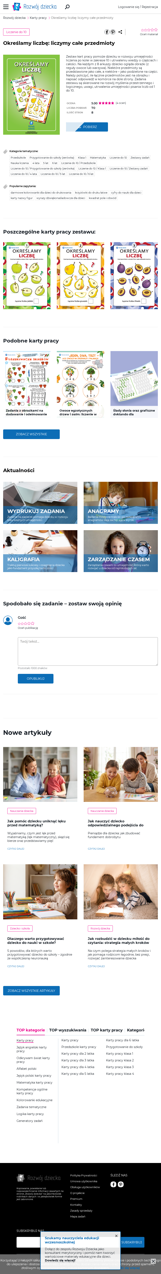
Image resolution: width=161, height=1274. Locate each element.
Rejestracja (150, 7)
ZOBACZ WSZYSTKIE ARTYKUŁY (31, 991)
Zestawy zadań (140, 157)
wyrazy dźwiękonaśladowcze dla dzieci (60, 198)
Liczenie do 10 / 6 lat (81, 174)
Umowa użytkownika (83, 1181)
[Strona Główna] (36, 7)
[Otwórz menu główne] (6, 7)
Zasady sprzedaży (81, 1210)
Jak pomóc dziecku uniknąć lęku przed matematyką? (36, 823)
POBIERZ (90, 127)
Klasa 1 (82, 157)
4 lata (35, 163)
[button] (6, 275)
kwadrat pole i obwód (102, 198)
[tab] (32, 1031)
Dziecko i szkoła (20, 928)
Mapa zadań (77, 1216)
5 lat (45, 163)
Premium (76, 1198)
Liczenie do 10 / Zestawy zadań (129, 168)
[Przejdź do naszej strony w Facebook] (113, 1184)
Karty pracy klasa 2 (120, 1060)
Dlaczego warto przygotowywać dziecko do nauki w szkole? (35, 941)
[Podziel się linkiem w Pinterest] (112, 32)
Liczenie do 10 (16, 32)
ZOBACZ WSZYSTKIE (31, 434)
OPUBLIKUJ (35, 679)
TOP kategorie (31, 1030)
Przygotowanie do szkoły (124, 1047)
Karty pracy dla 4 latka (77, 1067)
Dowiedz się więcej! (60, 1260)
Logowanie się (128, 7)
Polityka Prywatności (83, 1175)
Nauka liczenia (20, 163)
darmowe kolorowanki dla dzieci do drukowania (41, 192)
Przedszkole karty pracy (78, 1047)
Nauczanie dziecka (21, 811)
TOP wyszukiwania (67, 1030)
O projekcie (77, 1193)
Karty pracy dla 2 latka (77, 1054)
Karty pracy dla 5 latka (77, 1074)
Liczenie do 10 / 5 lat (53, 174)
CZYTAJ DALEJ (15, 848)
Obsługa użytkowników (85, 1187)
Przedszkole (18, 157)
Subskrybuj (131, 1242)
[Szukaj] (67, 7)
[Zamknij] (153, 1261)
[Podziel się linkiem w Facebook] (106, 32)
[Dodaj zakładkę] (120, 32)
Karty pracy (69, 1040)
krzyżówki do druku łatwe (91, 192)
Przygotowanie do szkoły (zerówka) (52, 157)
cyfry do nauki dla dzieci (126, 192)
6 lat (54, 163)
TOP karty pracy (107, 1030)
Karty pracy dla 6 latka (122, 1040)
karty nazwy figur (22, 198)
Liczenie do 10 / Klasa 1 (92, 168)
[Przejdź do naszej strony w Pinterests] (121, 1184)
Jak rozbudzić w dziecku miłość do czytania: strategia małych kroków (118, 941)
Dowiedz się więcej (125, 1268)
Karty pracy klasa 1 (119, 1054)
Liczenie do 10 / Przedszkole (78, 163)
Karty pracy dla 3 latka (77, 1060)
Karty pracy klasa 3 (120, 1067)
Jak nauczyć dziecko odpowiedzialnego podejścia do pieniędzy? (115, 825)
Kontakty (76, 1204)
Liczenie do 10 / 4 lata (24, 174)
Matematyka (98, 157)
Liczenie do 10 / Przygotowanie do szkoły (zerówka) (43, 168)
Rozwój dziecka (100, 928)
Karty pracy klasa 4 (120, 1074)
